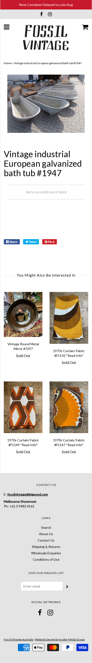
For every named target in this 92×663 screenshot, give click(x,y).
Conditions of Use (46, 559)
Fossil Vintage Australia (18, 639)
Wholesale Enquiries (46, 553)
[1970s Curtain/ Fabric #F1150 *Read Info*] (69, 318)
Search (46, 527)
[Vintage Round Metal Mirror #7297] (23, 314)
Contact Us (46, 540)
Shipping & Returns (46, 547)
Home (8, 63)
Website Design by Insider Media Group (60, 639)
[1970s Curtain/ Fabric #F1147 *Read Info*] (69, 407)
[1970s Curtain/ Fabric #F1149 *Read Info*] (23, 407)
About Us (46, 534)
